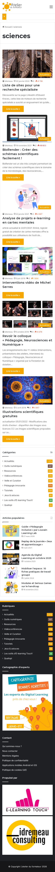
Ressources (10, 471)
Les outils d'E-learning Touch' (18, 500)
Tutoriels (8, 490)
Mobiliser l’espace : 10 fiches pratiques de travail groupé (36, 571)
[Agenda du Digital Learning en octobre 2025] (10, 559)
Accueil (8, 27)
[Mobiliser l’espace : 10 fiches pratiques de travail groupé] (10, 572)
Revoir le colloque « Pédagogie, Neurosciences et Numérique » (27, 340)
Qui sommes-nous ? (12, 746)
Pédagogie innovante (14, 485)
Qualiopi (8, 505)
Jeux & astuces (11, 495)
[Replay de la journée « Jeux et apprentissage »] (10, 545)
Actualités (9, 461)
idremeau (9, 81)
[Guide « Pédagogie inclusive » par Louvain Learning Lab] (10, 531)
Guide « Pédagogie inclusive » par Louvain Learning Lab (34, 529)
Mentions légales (10, 756)
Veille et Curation (12, 480)
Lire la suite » (13, 109)
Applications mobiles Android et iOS (19, 765)
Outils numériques (13, 466)
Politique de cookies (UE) (14, 770)
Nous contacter (10, 751)
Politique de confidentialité (15, 760)
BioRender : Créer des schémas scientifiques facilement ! (20, 154)
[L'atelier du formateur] (12, 6)
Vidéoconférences (13, 476)
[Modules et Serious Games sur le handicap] (10, 587)
